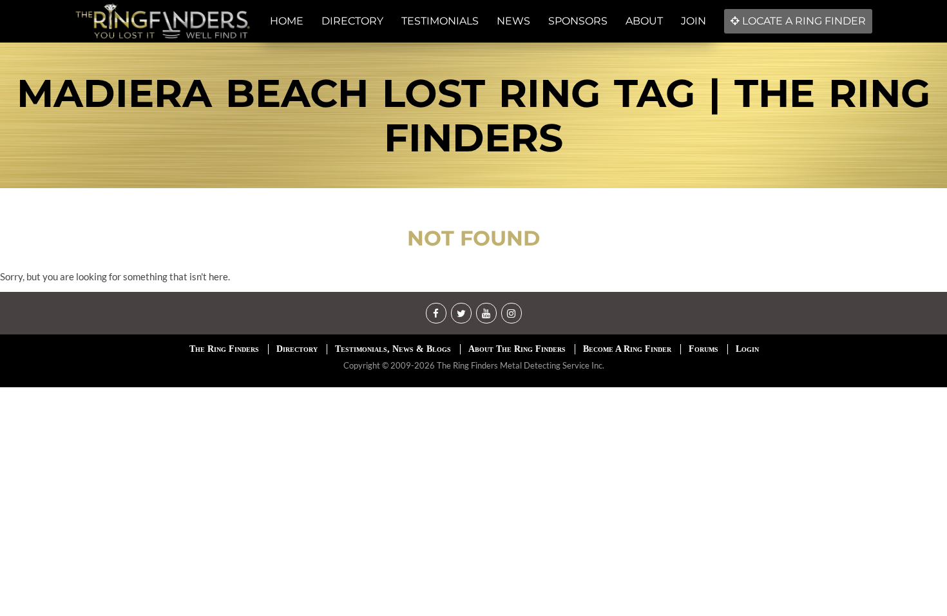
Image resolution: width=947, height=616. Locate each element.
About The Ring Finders (517, 349)
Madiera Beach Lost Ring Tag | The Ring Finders (473, 115)
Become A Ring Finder (627, 349)
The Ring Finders (224, 349)
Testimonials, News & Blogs (393, 349)
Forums (703, 349)
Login (747, 349)
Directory (297, 349)
